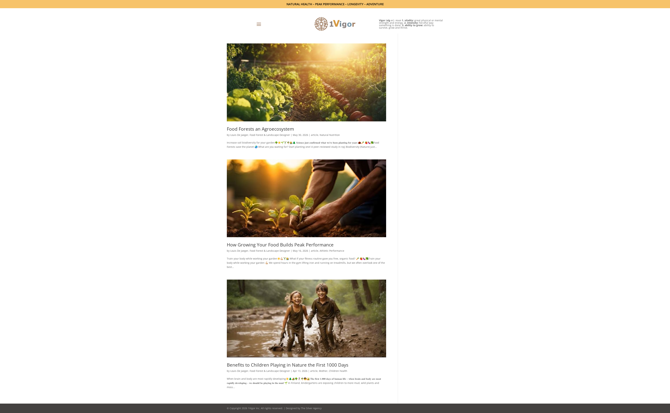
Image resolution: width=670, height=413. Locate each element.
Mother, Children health (333, 371)
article (314, 135)
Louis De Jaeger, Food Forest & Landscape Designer (260, 135)
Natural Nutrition (330, 135)
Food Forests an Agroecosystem (260, 129)
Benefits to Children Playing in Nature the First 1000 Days (287, 365)
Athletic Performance (332, 250)
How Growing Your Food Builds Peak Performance (280, 245)
